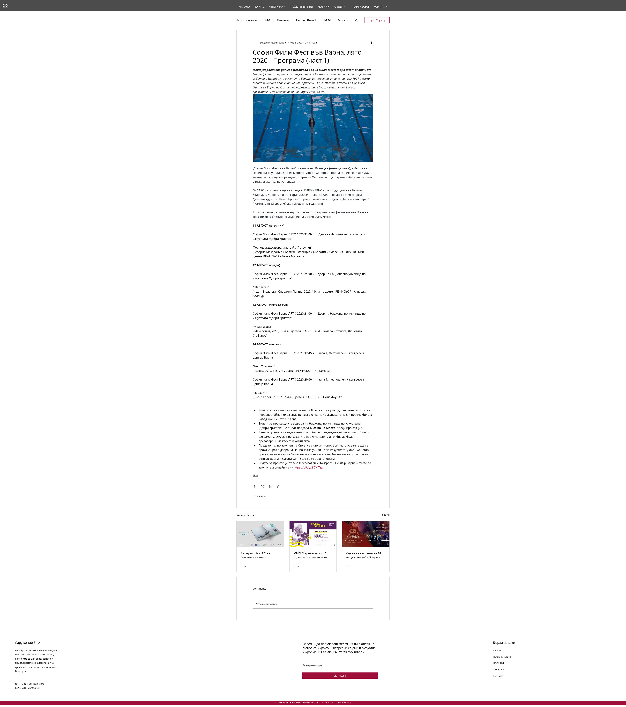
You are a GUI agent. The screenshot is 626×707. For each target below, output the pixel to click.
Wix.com (315, 702)
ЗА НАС (497, 650)
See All (386, 514)
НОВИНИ (498, 663)
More (341, 20)
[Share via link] (278, 486)
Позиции (283, 20)
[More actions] (371, 42)
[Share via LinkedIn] (270, 486)
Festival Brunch (306, 20)
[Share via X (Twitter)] (262, 486)
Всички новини (247, 20)
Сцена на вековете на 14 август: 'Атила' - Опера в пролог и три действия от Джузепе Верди (364, 555)
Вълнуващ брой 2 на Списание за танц (255, 555)
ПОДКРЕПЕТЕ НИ (503, 656)
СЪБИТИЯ (498, 669)
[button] (356, 20)
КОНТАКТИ (499, 675)
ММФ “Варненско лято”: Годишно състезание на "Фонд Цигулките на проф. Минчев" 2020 (312, 555)
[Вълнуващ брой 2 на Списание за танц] (260, 534)
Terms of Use (328, 702)
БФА (267, 20)
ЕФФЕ (327, 20)
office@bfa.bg (36, 683)
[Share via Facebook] (254, 486)
